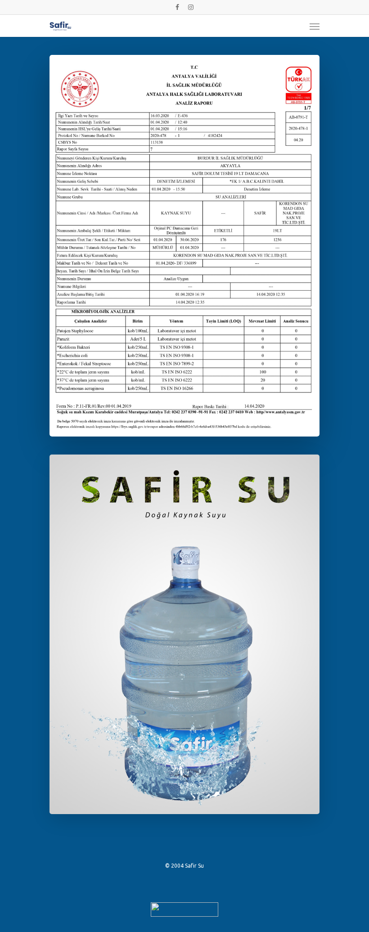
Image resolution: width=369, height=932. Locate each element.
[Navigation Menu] (315, 26)
